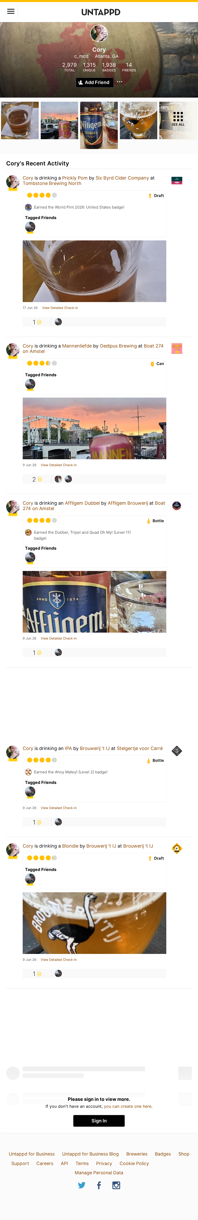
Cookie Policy (134, 1163)
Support (20, 1163)
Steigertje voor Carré (140, 748)
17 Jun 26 (30, 308)
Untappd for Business (32, 1154)
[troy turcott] (58, 479)
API (64, 1163)
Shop (183, 1154)
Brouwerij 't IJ (95, 748)
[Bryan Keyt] (58, 321)
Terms (82, 1163)
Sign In (99, 1120)
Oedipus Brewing (118, 346)
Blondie (70, 846)
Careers (44, 1163)
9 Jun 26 (29, 465)
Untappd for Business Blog (90, 1154)
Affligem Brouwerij (128, 503)
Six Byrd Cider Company (122, 178)
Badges (163, 1154)
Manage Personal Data (99, 1172)
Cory (28, 178)
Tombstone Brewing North (52, 183)
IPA (68, 748)
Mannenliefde (77, 346)
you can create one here (127, 1106)
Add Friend (97, 82)
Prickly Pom (75, 178)
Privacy (104, 1163)
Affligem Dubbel (82, 503)
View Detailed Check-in (60, 308)
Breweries (136, 1154)
